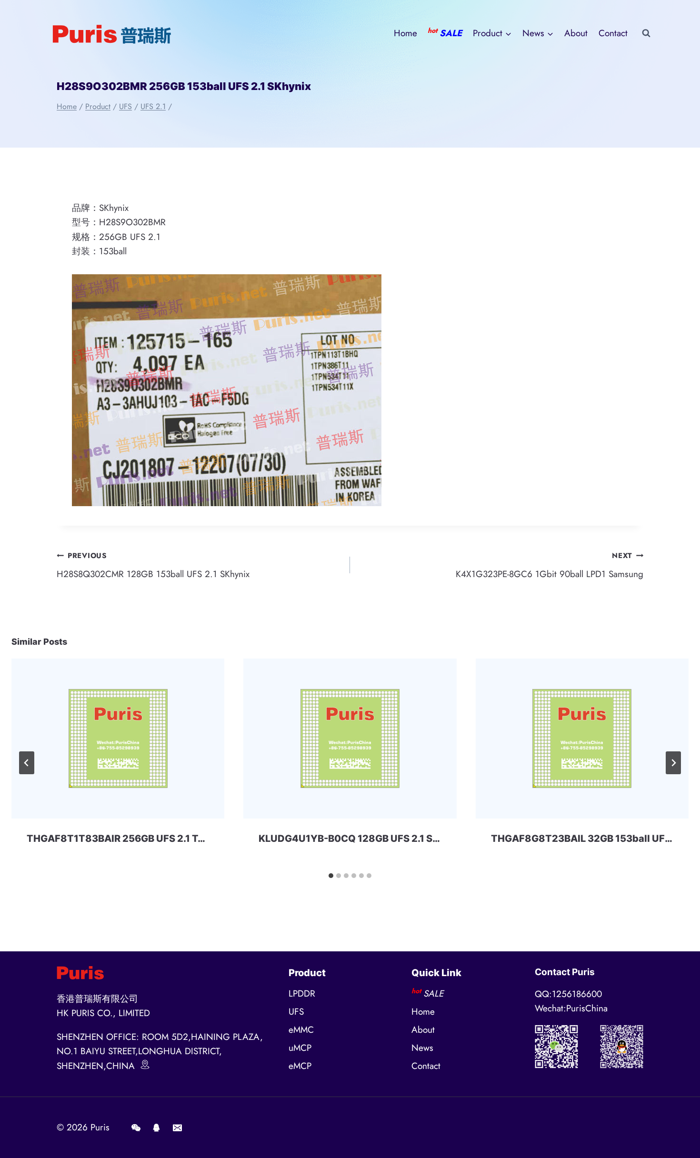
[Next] (673, 762)
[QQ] (157, 1127)
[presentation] (117, 738)
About (576, 33)
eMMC (301, 1029)
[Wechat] (136, 1127)
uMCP (300, 1047)
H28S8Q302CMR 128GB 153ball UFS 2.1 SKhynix (153, 565)
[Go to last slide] (26, 762)
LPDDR (302, 993)
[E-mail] (177, 1127)
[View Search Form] (646, 33)
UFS (296, 1011)
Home (405, 33)
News (422, 1047)
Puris (100, 1127)
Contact (613, 33)
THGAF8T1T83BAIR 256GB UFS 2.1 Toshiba (128, 838)
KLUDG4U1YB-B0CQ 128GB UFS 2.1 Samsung (365, 838)
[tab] (331, 875)
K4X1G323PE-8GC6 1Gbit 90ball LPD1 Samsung (549, 565)
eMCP (300, 1065)
